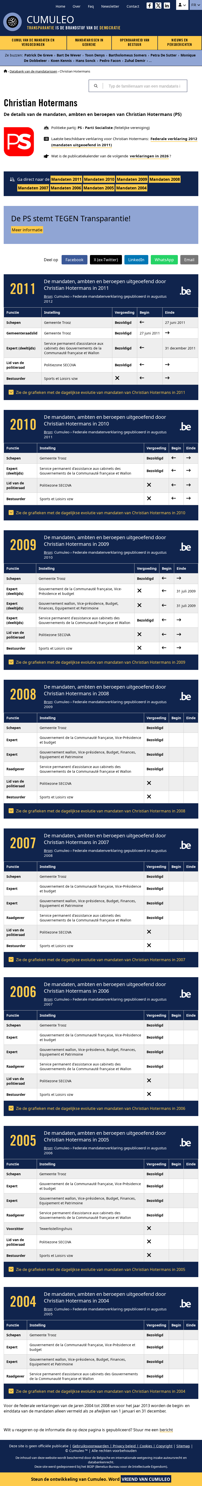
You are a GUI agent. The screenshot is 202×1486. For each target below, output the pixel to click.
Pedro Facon (110, 60)
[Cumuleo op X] (159, 6)
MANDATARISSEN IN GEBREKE (89, 43)
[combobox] (145, 86)
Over (77, 6)
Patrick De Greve (38, 55)
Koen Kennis (61, 60)
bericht (166, 1429)
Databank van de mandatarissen (33, 71)
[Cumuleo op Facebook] (151, 6)
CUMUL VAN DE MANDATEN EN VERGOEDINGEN (33, 43)
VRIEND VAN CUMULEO (146, 1479)
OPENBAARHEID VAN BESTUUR (135, 43)
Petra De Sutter (164, 55)
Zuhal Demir (135, 60)
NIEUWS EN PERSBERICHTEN (179, 43)
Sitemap (183, 1446)
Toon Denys (95, 55)
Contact (133, 6)
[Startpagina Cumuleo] (5, 71)
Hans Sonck (86, 60)
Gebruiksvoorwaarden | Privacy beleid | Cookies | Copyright (122, 1446)
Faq (91, 6)
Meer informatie (27, 230)
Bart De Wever (69, 55)
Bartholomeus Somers (128, 55)
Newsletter (110, 6)
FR (194, 5)
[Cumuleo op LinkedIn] (168, 6)
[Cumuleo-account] (182, 5)
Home (60, 6)
